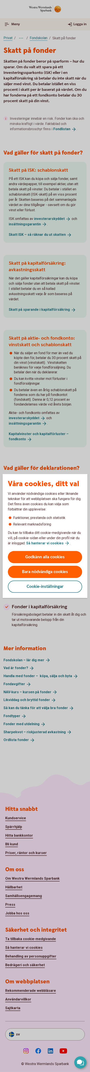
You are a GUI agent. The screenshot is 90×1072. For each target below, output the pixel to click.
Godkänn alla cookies (45, 557)
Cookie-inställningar (45, 586)
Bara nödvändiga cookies (45, 572)
